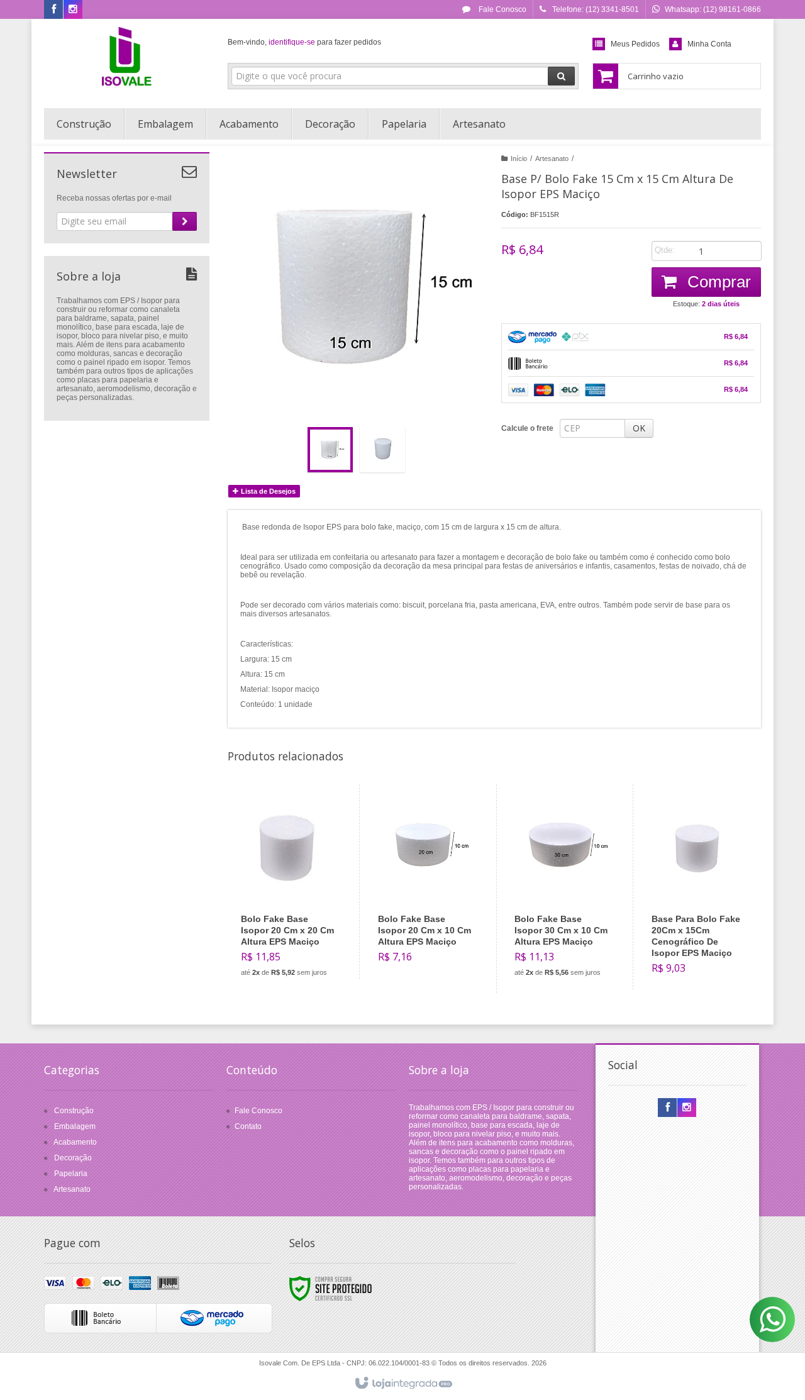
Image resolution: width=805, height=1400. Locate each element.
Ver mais (296, 935)
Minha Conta (709, 44)
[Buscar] (561, 76)
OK (639, 428)
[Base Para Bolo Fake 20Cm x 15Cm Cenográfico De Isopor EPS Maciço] (699, 887)
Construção (74, 1110)
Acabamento (75, 1142)
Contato (248, 1126)
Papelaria (70, 1173)
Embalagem (75, 1126)
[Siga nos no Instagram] (73, 10)
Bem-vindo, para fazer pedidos (304, 42)
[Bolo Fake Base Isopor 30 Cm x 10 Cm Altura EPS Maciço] (562, 888)
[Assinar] (184, 221)
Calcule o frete (527, 428)
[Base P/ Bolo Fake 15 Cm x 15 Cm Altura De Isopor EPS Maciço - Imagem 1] (330, 449)
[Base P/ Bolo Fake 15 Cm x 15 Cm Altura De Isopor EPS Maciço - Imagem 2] (382, 449)
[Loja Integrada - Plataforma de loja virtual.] (403, 1384)
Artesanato (552, 158)
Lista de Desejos (267, 491)
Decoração (73, 1157)
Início (519, 158)
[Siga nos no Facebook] (53, 10)
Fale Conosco (501, 9)
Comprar (717, 281)
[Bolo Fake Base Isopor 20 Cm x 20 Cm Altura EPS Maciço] (288, 888)
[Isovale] (126, 60)
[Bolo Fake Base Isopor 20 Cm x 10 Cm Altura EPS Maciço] (425, 881)
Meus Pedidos (635, 44)
